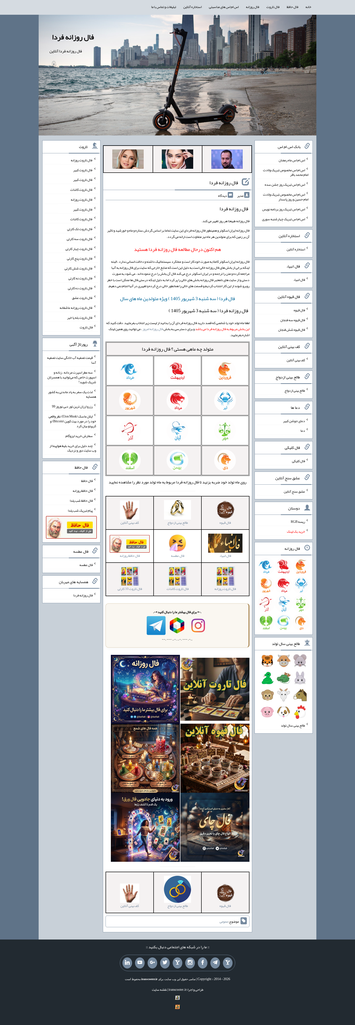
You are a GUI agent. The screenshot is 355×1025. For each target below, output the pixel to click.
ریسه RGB (298, 521)
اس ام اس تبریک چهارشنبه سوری (283, 218)
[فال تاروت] (214, 690)
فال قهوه (299, 310)
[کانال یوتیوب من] (140, 962)
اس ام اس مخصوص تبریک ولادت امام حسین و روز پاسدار (285, 197)
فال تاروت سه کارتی (80, 238)
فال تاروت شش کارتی (78, 268)
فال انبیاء (299, 279)
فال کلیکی (298, 461)
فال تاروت (272, 6)
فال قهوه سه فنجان (292, 319)
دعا (302, 430)
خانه (308, 6)
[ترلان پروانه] (177, 160)
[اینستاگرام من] (190, 962)
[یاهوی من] (228, 962)
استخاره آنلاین (192, 6)
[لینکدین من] (127, 962)
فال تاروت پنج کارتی (80, 258)
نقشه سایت (159, 989)
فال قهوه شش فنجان (291, 329)
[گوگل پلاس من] (152, 962)
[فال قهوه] (214, 759)
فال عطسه (86, 564)
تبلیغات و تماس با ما (163, 6)
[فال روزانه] (145, 690)
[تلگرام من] (215, 962)
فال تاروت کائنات (81, 189)
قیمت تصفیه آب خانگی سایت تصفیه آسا (71, 360)
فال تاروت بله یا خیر (80, 317)
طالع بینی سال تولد (293, 725)
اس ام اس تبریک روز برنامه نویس (283, 209)
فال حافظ (292, 6)
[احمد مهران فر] (227, 160)
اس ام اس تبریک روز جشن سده (285, 184)
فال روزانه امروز (152, 328)
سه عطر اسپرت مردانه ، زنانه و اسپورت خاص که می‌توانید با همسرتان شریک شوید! (71, 377)
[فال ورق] (145, 828)
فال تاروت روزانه (82, 160)
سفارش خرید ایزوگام (79, 435)
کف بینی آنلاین (296, 360)
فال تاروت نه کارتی (80, 278)
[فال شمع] (145, 759)
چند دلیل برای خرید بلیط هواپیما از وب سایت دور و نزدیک (73, 448)
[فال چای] (214, 828)
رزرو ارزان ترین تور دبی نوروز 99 (72, 406)
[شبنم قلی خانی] (128, 160)
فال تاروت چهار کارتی (79, 248)
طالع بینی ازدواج (294, 390)
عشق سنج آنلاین (294, 491)
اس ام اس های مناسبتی (224, 6)
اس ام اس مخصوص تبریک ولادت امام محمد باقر (285, 172)
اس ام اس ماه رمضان (292, 160)
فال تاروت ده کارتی (80, 287)
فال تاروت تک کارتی (80, 229)
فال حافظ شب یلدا (81, 500)
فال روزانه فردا (73, 37)
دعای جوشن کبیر (294, 420)
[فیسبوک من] (202, 962)
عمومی (224, 921)
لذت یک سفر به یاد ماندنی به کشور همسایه (72, 394)
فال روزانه (252, 6)
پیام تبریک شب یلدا (80, 510)
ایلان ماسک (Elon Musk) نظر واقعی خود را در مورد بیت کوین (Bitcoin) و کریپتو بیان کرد (72, 421)
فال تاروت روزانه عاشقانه (76, 307)
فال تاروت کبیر (83, 169)
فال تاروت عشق (82, 297)
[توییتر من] (165, 962)
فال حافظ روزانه (83, 490)
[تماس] (177, 962)
